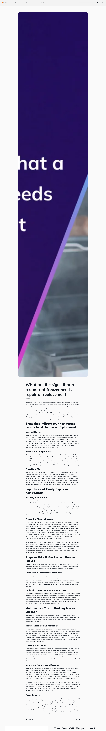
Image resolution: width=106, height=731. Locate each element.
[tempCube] (4, 2)
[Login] (97, 2)
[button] (94, 2)
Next (77, 719)
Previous (30, 719)
